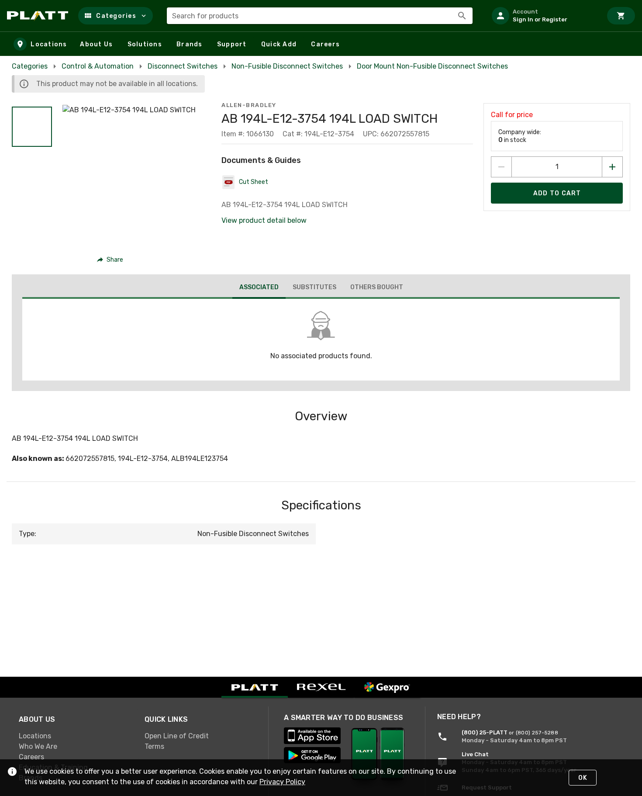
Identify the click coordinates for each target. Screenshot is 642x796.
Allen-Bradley (248, 105)
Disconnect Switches (182, 66)
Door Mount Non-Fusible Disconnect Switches (432, 66)
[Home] (39, 15)
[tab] (259, 288)
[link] (75, 736)
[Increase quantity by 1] (612, 167)
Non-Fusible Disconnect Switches (287, 66)
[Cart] (621, 15)
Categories (30, 66)
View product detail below (264, 220)
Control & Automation (98, 66)
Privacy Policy (282, 782)
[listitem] (543, 16)
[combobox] (320, 15)
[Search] (462, 15)
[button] (115, 15)
